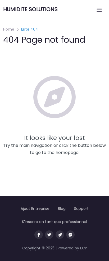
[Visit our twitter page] (49, 234)
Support (81, 208)
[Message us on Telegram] (60, 234)
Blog (62, 208)
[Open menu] (99, 9)
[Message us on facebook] (70, 234)
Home (8, 29)
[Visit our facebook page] (38, 234)
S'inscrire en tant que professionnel (54, 221)
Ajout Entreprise (35, 208)
